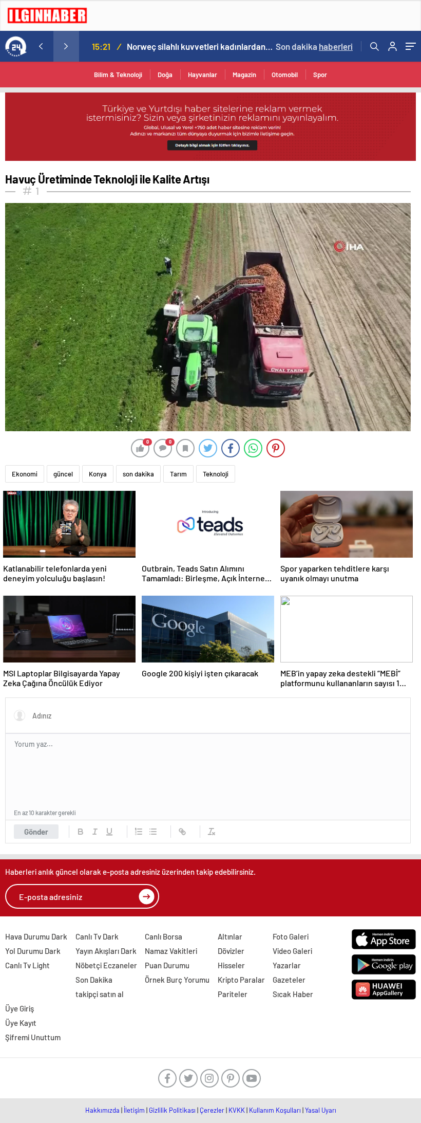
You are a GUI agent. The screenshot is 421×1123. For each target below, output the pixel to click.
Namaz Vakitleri (171, 950)
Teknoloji (215, 474)
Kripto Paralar (241, 979)
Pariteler (232, 994)
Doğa (165, 74)
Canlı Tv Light (27, 965)
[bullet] (153, 831)
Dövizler (231, 950)
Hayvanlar (202, 74)
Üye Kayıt (20, 1022)
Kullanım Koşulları (275, 1110)
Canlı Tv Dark (97, 936)
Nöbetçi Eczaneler (106, 965)
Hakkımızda (102, 1110)
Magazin (244, 74)
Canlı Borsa (163, 936)
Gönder (36, 831)
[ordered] (138, 831)
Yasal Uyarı (320, 1110)
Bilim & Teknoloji (118, 74)
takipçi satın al (99, 994)
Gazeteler (289, 979)
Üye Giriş (19, 1008)
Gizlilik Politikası (172, 1110)
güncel (63, 474)
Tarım (178, 474)
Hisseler (231, 965)
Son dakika (314, 46)
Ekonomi (24, 474)
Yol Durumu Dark (33, 950)
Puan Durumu (167, 965)
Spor (320, 74)
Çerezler (212, 1110)
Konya (98, 474)
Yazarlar (287, 965)
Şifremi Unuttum (33, 1037)
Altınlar (230, 936)
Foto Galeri (291, 936)
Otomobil (285, 74)
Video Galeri (292, 950)
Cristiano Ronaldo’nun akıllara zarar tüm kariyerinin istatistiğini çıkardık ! (207, 46)
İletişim (134, 1110)
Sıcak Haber (293, 994)
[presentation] (40, 46)
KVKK (236, 1110)
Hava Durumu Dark (36, 936)
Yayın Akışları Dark (106, 950)
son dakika (138, 474)
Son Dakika (93, 979)
